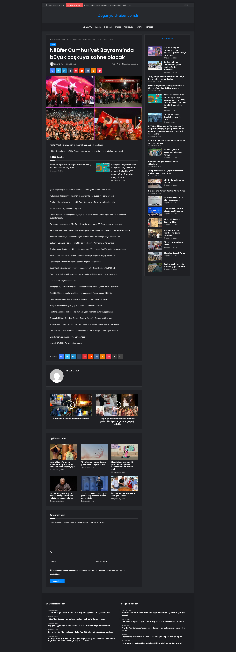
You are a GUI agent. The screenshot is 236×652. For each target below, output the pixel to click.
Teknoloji (128, 27)
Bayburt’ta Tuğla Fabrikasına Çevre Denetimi (172, 233)
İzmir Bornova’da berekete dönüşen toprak (123, 494)
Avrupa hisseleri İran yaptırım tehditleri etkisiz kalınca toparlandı (166, 172)
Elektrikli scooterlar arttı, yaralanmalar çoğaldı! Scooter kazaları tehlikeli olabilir (122, 465)
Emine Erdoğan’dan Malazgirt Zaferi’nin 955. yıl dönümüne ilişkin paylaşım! (166, 86)
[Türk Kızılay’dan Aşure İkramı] (155, 245)
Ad (51, 552)
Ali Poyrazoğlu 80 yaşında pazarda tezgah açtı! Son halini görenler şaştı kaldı (61, 495)
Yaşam (139, 27)
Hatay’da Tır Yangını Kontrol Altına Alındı (166, 191)
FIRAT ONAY (58, 64)
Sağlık (118, 27)
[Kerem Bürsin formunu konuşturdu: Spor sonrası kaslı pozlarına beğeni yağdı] (63, 452)
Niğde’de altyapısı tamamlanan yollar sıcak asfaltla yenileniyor (172, 66)
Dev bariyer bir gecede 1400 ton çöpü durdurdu (174, 265)
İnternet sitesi (101, 561)
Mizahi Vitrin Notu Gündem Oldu (172, 220)
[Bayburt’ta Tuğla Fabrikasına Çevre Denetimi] (155, 233)
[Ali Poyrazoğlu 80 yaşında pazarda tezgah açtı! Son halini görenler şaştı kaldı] (63, 483)
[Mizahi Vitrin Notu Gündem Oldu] (155, 222)
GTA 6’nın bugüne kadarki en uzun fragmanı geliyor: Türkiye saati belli (175, 51)
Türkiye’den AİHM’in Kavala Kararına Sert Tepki (173, 117)
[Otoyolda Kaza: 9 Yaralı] (155, 256)
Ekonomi (108, 27)
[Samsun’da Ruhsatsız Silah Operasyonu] (155, 201)
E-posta (53, 561)
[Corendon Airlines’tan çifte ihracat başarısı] (155, 211)
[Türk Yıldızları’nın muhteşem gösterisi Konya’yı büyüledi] (94, 452)
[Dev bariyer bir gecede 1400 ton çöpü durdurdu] (155, 267)
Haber (98, 27)
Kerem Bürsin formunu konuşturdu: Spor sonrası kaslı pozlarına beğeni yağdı (62, 464)
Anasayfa (87, 27)
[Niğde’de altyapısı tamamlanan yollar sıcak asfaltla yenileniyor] (155, 65)
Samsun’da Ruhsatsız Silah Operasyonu (173, 198)
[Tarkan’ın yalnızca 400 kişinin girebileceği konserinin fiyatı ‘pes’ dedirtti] (94, 483)
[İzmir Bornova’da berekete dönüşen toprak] (124, 483)
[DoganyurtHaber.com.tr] (118, 15)
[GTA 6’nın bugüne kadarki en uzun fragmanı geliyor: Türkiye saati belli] (155, 51)
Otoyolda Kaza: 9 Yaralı (174, 253)
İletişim (149, 27)
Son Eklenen (167, 38)
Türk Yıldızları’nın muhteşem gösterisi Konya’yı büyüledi (93, 463)
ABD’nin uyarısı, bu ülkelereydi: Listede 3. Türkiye (173, 152)
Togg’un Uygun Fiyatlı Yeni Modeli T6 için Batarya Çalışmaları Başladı (110, 5)
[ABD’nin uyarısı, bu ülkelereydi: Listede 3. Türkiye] (155, 152)
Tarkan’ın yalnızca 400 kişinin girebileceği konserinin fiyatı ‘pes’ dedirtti (94, 495)
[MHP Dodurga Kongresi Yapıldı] (155, 183)
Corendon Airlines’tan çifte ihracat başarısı (173, 209)
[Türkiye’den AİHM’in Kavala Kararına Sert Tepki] (155, 117)
